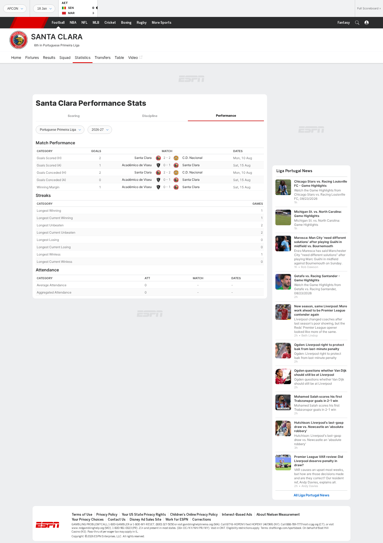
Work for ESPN (176, 519)
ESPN (29, 22)
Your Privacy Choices (88, 519)
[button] (357, 23)
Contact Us (117, 519)
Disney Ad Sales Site (145, 519)
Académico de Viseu (137, 165)
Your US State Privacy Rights (144, 514)
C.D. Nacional (192, 158)
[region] (150, 169)
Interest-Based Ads (237, 514)
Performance (226, 115)
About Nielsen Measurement (278, 514)
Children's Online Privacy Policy (194, 514)
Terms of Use (82, 514)
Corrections (201, 519)
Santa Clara (143, 158)
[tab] (74, 115)
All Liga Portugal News (311, 495)
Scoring (74, 116)
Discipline (149, 116)
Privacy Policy (107, 514)
